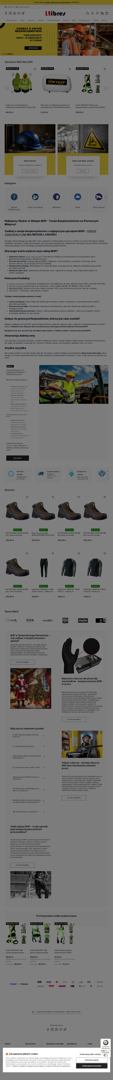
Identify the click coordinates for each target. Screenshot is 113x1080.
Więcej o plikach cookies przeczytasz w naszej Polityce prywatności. (41, 1066)
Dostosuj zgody (91, 1060)
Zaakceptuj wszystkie (91, 1066)
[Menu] (109, 1040)
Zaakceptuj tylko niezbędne (92, 1054)
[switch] (106, 1055)
